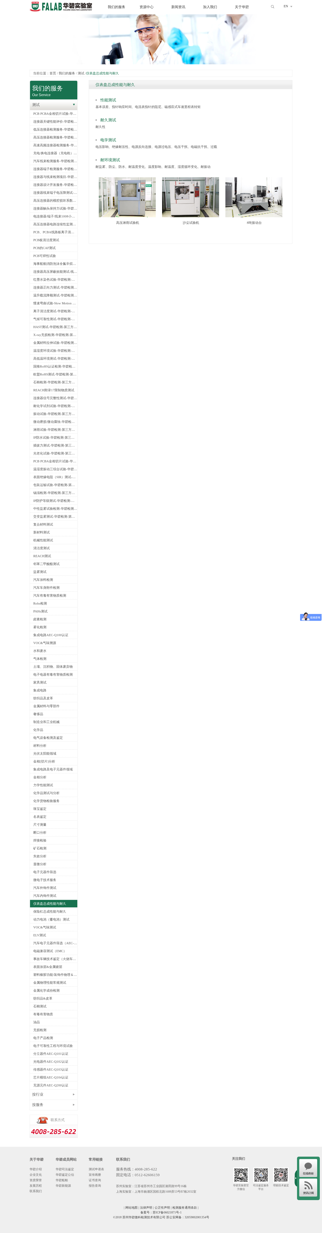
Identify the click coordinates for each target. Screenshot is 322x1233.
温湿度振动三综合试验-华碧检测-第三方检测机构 (55, 469)
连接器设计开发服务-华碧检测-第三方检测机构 (55, 185)
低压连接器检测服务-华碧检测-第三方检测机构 (55, 129)
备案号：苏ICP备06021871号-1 (161, 1212)
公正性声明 (162, 1207)
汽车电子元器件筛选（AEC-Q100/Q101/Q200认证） (55, 943)
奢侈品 (38, 714)
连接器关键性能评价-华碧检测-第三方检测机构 (55, 121)
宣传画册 (95, 1174)
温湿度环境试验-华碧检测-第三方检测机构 (55, 350)
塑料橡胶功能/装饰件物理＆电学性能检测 (55, 974)
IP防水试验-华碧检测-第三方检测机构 (55, 437)
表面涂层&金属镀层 (47, 967)
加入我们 (210, 7)
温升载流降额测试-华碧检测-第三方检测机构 (55, 295)
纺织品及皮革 (43, 698)
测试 (81, 73)
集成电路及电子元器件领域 (53, 769)
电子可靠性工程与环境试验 (53, 1046)
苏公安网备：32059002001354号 (187, 1217)
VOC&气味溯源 (44, 643)
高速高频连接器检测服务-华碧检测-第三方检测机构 (55, 145)
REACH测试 (42, 556)
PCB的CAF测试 (44, 248)
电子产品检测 (43, 1038)
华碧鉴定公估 (65, 1174)
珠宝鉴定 (39, 809)
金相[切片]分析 (44, 761)
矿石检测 (39, 848)
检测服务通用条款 (184, 1207)
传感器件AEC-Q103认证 (50, 1069)
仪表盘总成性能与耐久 (49, 903)
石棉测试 (39, 1006)
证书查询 (95, 1180)
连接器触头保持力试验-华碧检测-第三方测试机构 (55, 208)
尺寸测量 (39, 824)
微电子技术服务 (44, 880)
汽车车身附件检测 (46, 587)
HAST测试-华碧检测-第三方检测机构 (55, 327)
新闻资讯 (178, 7)
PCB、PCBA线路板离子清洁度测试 (55, 232)
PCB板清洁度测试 (46, 240)
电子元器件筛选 (44, 872)
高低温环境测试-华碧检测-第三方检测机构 (55, 358)
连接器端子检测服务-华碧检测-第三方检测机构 (55, 169)
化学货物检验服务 (46, 801)
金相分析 (39, 777)
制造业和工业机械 (46, 722)
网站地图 (131, 1207)
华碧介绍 (36, 1169)
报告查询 (95, 1185)
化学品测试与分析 (46, 793)
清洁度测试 (41, 548)
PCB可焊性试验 (44, 256)
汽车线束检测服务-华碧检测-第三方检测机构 (55, 161)
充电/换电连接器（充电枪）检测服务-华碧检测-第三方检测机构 (55, 153)
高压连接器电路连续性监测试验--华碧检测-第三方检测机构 (55, 224)
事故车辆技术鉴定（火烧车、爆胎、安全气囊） (55, 959)
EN (286, 6)
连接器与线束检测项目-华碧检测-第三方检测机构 (55, 177)
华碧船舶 (62, 1180)
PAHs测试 (40, 611)
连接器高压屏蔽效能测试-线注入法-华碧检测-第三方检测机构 (55, 271)
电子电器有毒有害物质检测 (53, 674)
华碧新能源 (63, 1185)
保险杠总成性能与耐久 (49, 911)
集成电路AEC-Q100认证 (50, 635)
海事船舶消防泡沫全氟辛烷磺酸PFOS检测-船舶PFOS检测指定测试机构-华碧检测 (55, 264)
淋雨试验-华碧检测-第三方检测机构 (55, 429)
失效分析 (39, 856)
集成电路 (39, 690)
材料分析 (39, 745)
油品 (36, 1022)
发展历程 (36, 1185)
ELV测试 (39, 935)
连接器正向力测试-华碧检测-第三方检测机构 (55, 287)
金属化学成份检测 (46, 990)
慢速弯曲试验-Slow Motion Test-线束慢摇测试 (55, 303)
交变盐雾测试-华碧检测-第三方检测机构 (55, 516)
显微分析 (39, 864)
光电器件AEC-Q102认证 (50, 1061)
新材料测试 (41, 532)
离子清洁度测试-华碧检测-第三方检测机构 (55, 311)
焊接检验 (39, 840)
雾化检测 (39, 627)
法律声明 (146, 1207)
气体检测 (39, 658)
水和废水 (39, 651)
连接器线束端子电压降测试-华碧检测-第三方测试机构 (55, 192)
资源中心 (147, 7)
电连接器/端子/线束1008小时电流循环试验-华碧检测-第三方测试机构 (55, 216)
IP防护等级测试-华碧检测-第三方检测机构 (55, 501)
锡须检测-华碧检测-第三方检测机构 (55, 493)
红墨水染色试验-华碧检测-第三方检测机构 (55, 279)
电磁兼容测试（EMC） (50, 951)
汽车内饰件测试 (44, 895)
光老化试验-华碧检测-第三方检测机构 (55, 453)
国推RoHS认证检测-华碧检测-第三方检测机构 (55, 366)
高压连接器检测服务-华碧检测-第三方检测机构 (55, 137)
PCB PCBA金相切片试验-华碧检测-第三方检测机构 (55, 113)
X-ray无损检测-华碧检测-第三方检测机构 (55, 335)
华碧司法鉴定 (65, 1169)
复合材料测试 (43, 524)
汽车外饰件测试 (44, 888)
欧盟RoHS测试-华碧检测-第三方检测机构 (55, 374)
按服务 (37, 1105)
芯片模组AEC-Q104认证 (50, 1077)
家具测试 (39, 682)
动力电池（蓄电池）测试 (51, 919)
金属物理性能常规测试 (49, 982)
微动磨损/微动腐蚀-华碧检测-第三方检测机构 (55, 422)
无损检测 (39, 1030)
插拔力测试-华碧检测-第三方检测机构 (55, 445)
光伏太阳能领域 (44, 753)
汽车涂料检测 (43, 580)
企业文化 (36, 1174)
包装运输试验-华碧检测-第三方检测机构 (55, 485)
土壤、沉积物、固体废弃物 (53, 666)
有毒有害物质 (43, 1014)
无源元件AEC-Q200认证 (50, 1085)
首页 (53, 73)
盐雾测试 (39, 572)
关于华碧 (242, 7)
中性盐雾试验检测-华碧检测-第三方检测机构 (55, 508)
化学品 (38, 730)
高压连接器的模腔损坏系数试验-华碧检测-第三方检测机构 (55, 200)
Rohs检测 (40, 603)
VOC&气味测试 (44, 927)
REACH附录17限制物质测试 (53, 390)
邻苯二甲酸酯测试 (46, 564)
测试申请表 (96, 1169)
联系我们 (36, 1191)
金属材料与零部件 (46, 706)
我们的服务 (116, 7)
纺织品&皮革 (42, 998)
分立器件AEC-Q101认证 (50, 1053)
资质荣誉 (36, 1180)
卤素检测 (39, 619)
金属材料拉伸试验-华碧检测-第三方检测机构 (55, 343)
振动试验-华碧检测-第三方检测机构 (55, 414)
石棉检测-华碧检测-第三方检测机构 (55, 382)
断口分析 (39, 832)
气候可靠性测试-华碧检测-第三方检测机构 (55, 319)
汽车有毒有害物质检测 (49, 595)
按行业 (37, 1094)
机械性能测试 (43, 540)
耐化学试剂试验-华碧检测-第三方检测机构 (55, 406)
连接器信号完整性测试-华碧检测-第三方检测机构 (55, 398)
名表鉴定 (39, 816)
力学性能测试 (43, 785)
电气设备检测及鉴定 (48, 737)
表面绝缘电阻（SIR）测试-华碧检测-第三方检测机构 (55, 477)
